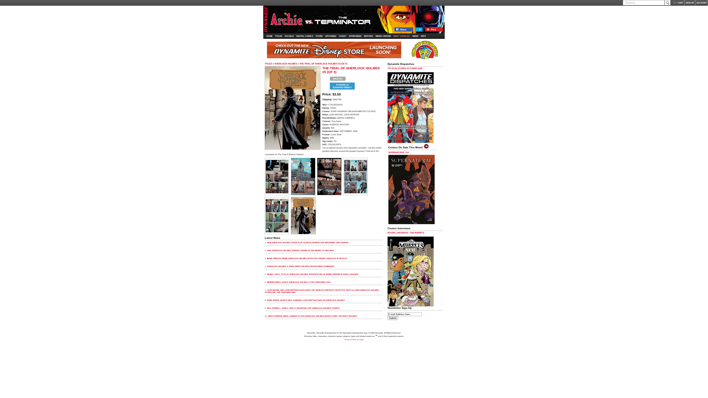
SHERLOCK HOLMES (286, 63)
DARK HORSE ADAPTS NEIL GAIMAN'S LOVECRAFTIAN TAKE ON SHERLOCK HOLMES (306, 300)
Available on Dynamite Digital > (342, 86)
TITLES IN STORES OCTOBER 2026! (405, 68)
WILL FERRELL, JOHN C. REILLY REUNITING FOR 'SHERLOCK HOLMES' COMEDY (303, 308)
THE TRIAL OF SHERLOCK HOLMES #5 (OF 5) (323, 63)
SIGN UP (690, 3)
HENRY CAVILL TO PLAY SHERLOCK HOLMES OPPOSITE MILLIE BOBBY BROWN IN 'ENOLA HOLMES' (313, 274)
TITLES (268, 63)
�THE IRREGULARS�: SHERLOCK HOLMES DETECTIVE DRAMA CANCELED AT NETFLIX (307, 258)
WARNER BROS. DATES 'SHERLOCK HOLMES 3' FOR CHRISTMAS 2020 (299, 282)
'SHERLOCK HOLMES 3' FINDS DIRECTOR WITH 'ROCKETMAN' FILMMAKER (300, 266)
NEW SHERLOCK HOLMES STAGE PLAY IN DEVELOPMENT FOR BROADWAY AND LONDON (307, 243)
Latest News (272, 237)
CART (680, 3)
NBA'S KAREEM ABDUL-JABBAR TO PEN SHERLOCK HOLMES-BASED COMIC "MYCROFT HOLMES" (313, 316)
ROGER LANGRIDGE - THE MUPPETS (406, 233)
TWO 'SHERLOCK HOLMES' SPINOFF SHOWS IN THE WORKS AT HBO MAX (300, 250)
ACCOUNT (701, 3)
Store (319, 36)
